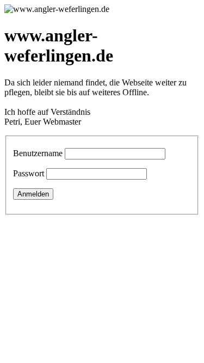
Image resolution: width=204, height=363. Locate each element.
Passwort (28, 173)
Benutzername (38, 153)
